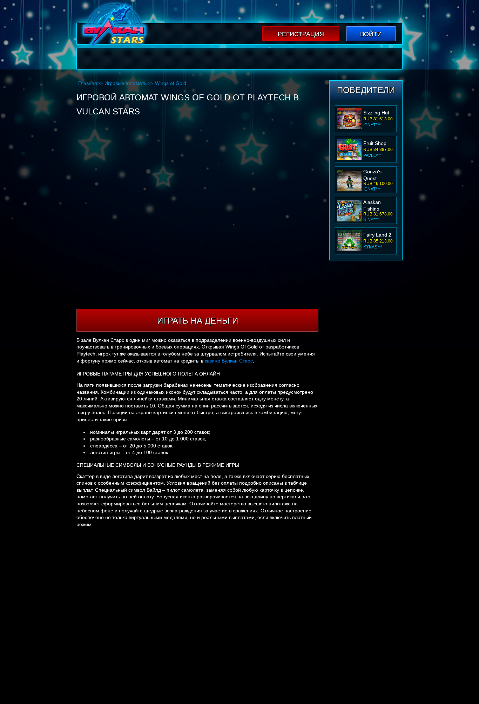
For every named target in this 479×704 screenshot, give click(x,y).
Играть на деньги (197, 320)
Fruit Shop (374, 143)
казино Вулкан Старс (229, 361)
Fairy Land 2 (377, 235)
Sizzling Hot (376, 112)
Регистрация (301, 34)
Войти (371, 34)
